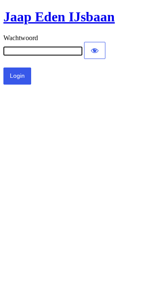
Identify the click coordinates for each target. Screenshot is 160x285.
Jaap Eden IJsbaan (59, 16)
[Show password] (94, 50)
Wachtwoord (20, 37)
